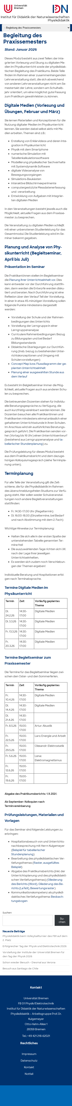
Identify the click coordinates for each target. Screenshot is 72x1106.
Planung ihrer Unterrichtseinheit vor (32, 280)
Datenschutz (29, 1060)
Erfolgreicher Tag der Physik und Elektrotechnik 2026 (34, 946)
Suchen (7, 912)
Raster (38, 862)
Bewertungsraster (42, 888)
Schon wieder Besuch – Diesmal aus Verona (29, 962)
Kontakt (29, 1067)
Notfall (29, 1074)
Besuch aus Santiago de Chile (20, 968)
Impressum (29, 1054)
